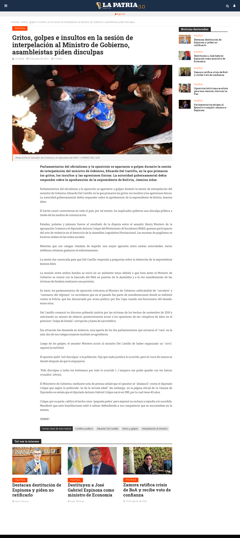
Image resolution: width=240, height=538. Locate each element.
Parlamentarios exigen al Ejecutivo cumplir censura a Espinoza (210, 107)
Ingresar (120, 13)
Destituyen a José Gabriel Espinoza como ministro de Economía (91, 489)
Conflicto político (84, 428)
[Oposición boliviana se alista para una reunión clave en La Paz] (185, 88)
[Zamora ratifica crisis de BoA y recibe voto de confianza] (147, 460)
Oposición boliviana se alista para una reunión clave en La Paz (211, 91)
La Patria (19, 58)
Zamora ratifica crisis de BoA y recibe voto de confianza (147, 489)
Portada (15, 22)
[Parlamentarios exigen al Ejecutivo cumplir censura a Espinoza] (185, 104)
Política (20, 28)
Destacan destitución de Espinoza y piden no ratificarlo (36, 489)
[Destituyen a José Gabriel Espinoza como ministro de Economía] (92, 461)
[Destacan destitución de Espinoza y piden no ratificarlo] (36, 461)
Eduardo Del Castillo (107, 428)
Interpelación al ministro (155, 428)
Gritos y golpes (130, 428)
